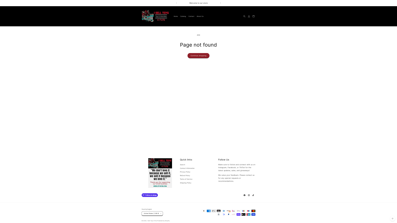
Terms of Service (186, 179)
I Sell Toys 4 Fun (152, 220)
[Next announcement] (220, 3)
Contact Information (187, 168)
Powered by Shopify (163, 220)
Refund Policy (185, 175)
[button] (244, 16)
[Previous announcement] (176, 3)
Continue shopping (198, 56)
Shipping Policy (185, 183)
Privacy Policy (185, 172)
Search (182, 164)
